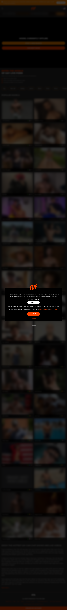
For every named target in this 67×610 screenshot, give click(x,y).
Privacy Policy (54, 309)
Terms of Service (43, 309)
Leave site (33, 318)
